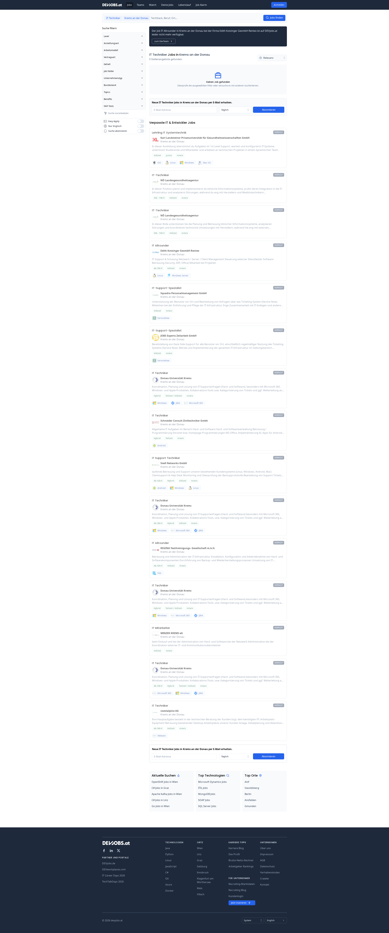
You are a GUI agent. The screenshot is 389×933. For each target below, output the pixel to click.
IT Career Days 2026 (113, 875)
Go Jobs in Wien (161, 806)
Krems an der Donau (194, 55)
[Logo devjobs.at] (112, 4)
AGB (262, 860)
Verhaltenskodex (270, 872)
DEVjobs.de (108, 863)
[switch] (141, 121)
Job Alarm (201, 5)
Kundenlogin (236, 896)
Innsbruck (203, 872)
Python (169, 854)
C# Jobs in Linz (160, 800)
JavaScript (171, 866)
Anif (247, 782)
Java (167, 848)
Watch (152, 5)
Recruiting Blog (237, 890)
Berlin (248, 794)
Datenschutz (267, 866)
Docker (169, 890)
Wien (200, 848)
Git (167, 878)
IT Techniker (158, 55)
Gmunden (250, 806)
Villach (200, 894)
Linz (199, 854)
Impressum (266, 854)
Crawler (264, 878)
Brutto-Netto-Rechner (241, 860)
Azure (168, 884)
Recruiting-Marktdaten (242, 884)
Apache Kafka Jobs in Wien (167, 794)
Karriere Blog (236, 848)
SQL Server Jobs (207, 806)
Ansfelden (250, 800)
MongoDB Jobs (206, 794)
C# (166, 872)
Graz (199, 860)
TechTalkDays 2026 (113, 881)
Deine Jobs (167, 5)
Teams (140, 5)
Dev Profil (234, 854)
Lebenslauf (184, 5)
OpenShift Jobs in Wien (165, 782)
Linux (168, 860)
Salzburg (202, 866)
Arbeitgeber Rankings (241, 866)
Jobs (129, 5)
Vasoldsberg (252, 788)
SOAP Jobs (204, 800)
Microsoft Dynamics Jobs (212, 782)
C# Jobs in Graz (160, 788)
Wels (199, 888)
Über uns (265, 848)
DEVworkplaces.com (114, 869)
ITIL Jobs (203, 788)
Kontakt (264, 884)
